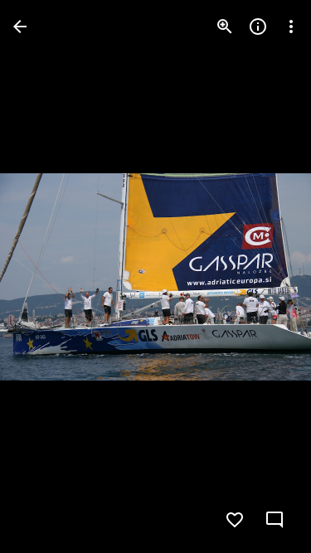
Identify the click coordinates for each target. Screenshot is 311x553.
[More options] (291, 26)
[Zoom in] (224, 26)
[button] (46, 277)
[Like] (235, 520)
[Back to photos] (20, 26)
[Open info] (258, 26)
